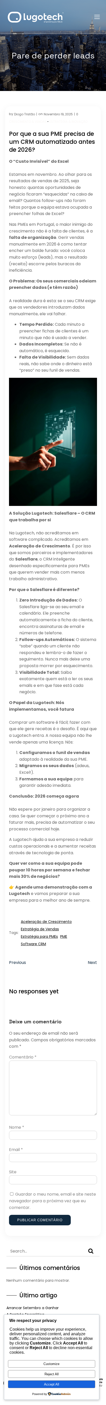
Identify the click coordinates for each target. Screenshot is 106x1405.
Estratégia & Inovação (68, 121)
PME (63, 936)
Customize (51, 1364)
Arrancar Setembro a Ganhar (32, 1307)
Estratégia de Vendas (40, 929)
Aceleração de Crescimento (46, 921)
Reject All (52, 1374)
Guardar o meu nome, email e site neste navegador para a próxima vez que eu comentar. (52, 1200)
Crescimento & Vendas (28, 121)
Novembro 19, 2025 (58, 114)
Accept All (51, 1384)
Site (12, 1172)
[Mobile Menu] (97, 17)
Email (16, 1150)
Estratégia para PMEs (39, 936)
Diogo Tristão (24, 114)
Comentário (23, 1057)
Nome (16, 1127)
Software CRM (33, 943)
